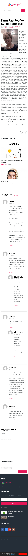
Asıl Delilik (5, 181)
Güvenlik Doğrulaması (7, 461)
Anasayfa (3, 539)
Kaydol (14, 503)
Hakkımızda (10, 539)
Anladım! (22, 553)
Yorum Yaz (16, 195)
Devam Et (22, 472)
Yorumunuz (4, 445)
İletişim (16, 539)
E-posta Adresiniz (6, 439)
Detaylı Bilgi (13, 554)
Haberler (17, 26)
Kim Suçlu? (11, 516)
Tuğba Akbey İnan (10, 27)
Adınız (3, 433)
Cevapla (11, 245)
